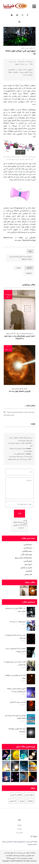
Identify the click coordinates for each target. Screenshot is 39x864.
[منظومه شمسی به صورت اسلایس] (33, 766)
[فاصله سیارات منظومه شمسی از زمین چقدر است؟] (6, 755)
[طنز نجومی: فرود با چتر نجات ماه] (24, 766)
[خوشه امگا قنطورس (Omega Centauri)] (31, 733)
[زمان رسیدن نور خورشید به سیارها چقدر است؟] (33, 777)
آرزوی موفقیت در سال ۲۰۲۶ (18, 622)
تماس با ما (19, 833)
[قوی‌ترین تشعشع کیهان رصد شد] (33, 591)
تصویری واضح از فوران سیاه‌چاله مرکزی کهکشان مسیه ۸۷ (16, 690)
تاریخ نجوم (28, 564)
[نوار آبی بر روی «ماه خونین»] (31, 706)
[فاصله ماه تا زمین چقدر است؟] (33, 755)
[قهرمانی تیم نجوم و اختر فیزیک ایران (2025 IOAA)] (31, 719)
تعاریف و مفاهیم (26, 568)
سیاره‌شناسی (28, 548)
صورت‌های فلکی (26, 554)
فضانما (19, 825)
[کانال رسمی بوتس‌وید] (11, 15)
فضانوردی (29, 571)
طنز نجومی (28, 574)
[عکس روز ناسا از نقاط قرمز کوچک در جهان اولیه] (31, 639)
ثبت (19, 513)
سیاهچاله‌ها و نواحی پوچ (23, 558)
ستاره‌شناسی (28, 544)
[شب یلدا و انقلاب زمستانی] (6, 777)
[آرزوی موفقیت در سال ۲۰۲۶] (31, 626)
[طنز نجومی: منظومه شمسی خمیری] (15, 755)
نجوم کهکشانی (27, 551)
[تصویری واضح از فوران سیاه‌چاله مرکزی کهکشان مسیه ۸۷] (31, 693)
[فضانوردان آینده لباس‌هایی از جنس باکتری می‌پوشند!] (31, 652)
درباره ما (19, 829)
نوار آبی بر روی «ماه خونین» (18, 702)
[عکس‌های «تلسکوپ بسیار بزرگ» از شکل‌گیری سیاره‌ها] (15, 777)
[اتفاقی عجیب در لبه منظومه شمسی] (24, 777)
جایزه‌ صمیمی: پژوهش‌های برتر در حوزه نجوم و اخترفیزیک (19, 337)
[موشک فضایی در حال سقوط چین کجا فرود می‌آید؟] (6, 766)
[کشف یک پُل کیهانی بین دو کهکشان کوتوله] (31, 679)
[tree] (19, 559)
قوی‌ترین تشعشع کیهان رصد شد (19, 391)
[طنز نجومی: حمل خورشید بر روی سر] (15, 766)
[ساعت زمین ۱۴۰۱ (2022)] (24, 755)
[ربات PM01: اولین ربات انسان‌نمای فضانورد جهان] (31, 612)
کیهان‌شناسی (28, 561)
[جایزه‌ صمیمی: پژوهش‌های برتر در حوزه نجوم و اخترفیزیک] (24, 591)
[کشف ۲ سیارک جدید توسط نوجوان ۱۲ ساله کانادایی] (31, 666)
